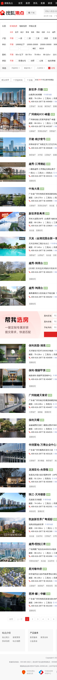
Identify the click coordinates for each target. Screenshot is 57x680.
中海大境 (34, 188)
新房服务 (33, 637)
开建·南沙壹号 (37, 139)
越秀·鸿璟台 (36, 287)
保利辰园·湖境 (37, 345)
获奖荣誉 (16, 637)
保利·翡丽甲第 (37, 370)
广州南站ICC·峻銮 (39, 114)
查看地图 (48, 95)
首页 (20, 3)
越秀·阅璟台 (36, 263)
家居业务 (44, 637)
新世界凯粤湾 (37, 213)
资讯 (35, 3)
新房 (28, 3)
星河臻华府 (35, 568)
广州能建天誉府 (38, 395)
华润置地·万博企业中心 (42, 444)
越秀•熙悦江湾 (37, 544)
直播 (43, 3)
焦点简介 (6, 637)
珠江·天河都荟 (37, 494)
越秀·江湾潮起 (37, 163)
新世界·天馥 (48, 16)
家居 (50, 3)
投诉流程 (6, 641)
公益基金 (33, 641)
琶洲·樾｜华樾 (37, 593)
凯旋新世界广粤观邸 (41, 519)
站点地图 (16, 641)
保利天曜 (34, 419)
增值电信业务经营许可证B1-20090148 (33, 666)
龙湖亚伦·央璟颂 (38, 469)
